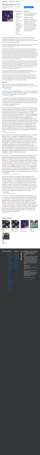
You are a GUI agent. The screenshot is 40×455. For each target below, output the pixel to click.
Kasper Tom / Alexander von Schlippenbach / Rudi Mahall (10, 267)
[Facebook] (21, 253)
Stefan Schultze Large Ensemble (10, 281)
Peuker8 (9, 273)
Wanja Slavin (16, 262)
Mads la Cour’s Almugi (10, 270)
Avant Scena (5, 212)
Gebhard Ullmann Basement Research (9, 260)
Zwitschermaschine (11, 291)
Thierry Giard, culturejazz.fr (9, 193)
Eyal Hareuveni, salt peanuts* (9, 132)
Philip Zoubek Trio (10, 276)
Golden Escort (10, 262)
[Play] (4, 20)
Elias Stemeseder (16, 264)
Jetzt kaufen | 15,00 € (28, 7)
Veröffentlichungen (12, 1)
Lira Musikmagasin (7, 88)
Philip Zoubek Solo (10, 275)
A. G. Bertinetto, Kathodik (8, 105)
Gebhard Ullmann (16, 266)
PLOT (9, 279)
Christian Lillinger (16, 261)
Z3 (8, 289)
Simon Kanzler (10, 280)
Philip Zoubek (16, 268)
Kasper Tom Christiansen (16, 255)
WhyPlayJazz (5, 1)
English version (18, 1)
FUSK (18, 5)
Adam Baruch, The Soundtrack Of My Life (12, 174)
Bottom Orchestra (9, 255)
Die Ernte (9, 257)
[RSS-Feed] (21, 259)
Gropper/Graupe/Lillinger (11, 263)
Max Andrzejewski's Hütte (10, 272)
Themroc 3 (9, 284)
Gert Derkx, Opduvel (7, 153)
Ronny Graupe (17, 256)
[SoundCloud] (21, 256)
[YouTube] (21, 258)
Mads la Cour (16, 258)
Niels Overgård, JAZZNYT (8, 95)
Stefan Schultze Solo (10, 283)
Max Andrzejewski (16, 253)
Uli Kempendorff (17, 257)
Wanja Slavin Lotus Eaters (10, 288)
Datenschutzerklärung (29, 279)
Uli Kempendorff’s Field (10, 286)
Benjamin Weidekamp (16, 267)
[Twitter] (21, 255)
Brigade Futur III (10, 256)
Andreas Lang (17, 259)
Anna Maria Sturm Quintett (10, 253)
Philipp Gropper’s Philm (10, 278)
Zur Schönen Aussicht (10, 290)
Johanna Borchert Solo (10, 265)
